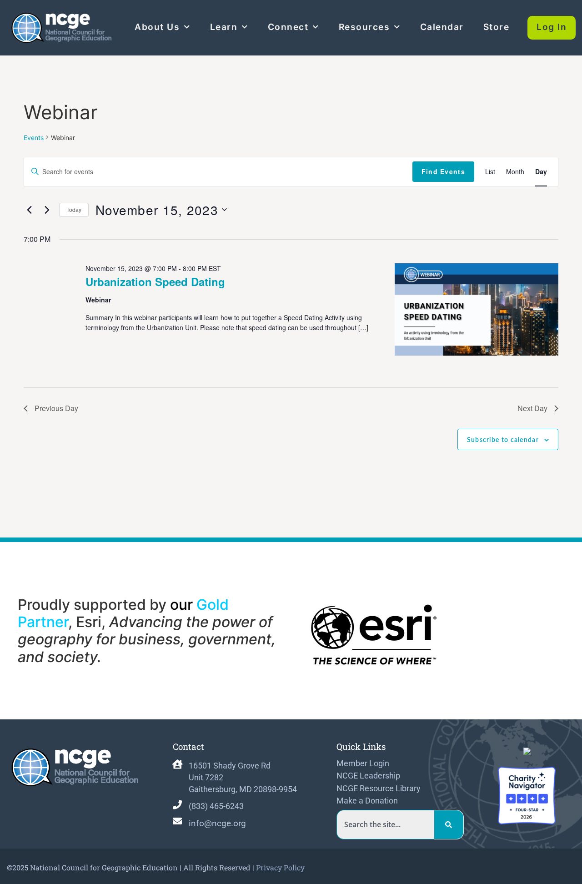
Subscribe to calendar (503, 440)
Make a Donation (367, 800)
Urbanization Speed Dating (155, 281)
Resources (364, 26)
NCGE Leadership (368, 775)
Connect (288, 26)
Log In (552, 26)
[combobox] (385, 824)
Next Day (532, 408)
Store (496, 26)
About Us (157, 26)
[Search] (449, 824)
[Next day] (46, 209)
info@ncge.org (217, 823)
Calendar (442, 26)
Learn (224, 26)
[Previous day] (29, 209)
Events (34, 137)
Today (73, 209)
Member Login (362, 763)
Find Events (443, 171)
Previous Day (56, 408)
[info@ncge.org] (177, 821)
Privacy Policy (280, 867)
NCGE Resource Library (378, 788)
